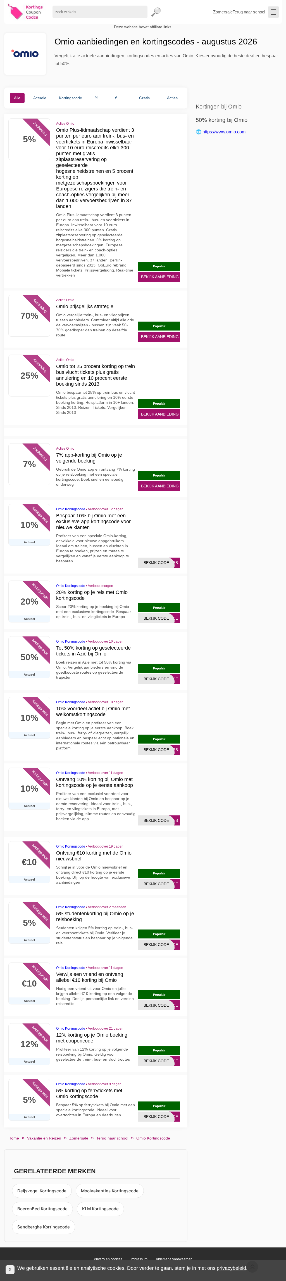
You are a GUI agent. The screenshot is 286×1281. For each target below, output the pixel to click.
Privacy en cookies (108, 1259)
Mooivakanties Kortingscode (110, 1190)
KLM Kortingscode (100, 1208)
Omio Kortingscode (70, 509)
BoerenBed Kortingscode (42, 1208)
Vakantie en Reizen (44, 1138)
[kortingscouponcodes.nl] (25, 12)
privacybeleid (231, 1268)
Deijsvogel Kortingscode (41, 1190)
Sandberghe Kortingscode (43, 1227)
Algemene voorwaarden (174, 1259)
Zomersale (223, 12)
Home (13, 1138)
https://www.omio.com (224, 131)
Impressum (139, 1259)
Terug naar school (249, 12)
